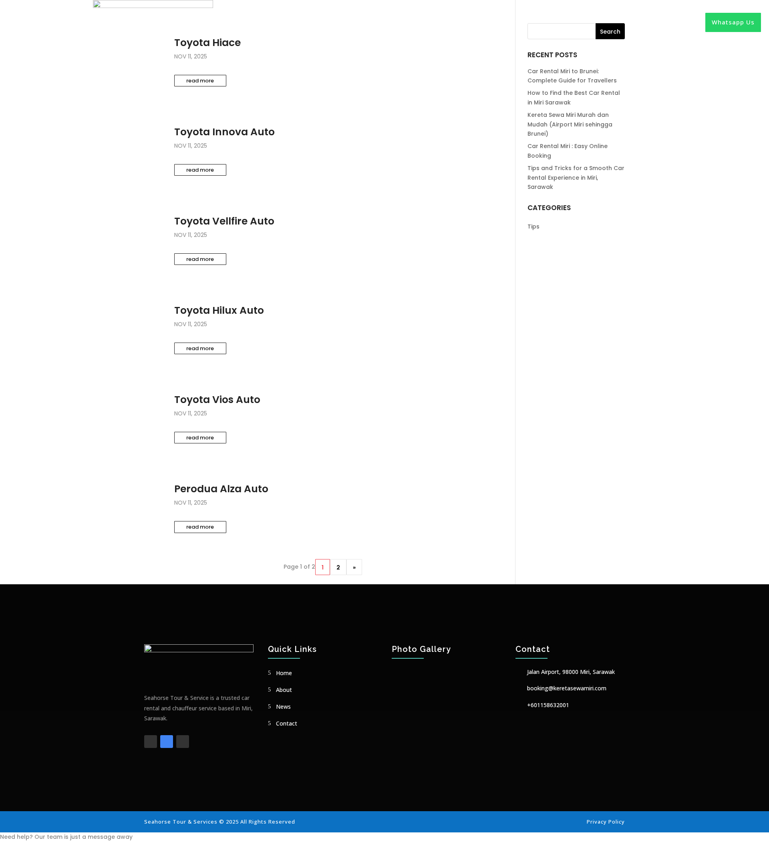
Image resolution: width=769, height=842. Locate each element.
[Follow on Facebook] (150, 741)
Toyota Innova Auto (224, 132)
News (484, 22)
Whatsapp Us (733, 22)
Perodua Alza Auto (221, 489)
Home (432, 22)
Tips (533, 227)
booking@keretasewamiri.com (566, 688)
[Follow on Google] (166, 741)
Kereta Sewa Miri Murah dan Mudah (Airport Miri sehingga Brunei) (569, 124)
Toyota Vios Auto (217, 400)
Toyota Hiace (207, 43)
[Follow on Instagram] (182, 741)
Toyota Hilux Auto (219, 310)
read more (200, 80)
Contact (513, 22)
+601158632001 (548, 705)
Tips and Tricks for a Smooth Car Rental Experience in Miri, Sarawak (575, 177)
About (458, 22)
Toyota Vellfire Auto (224, 221)
